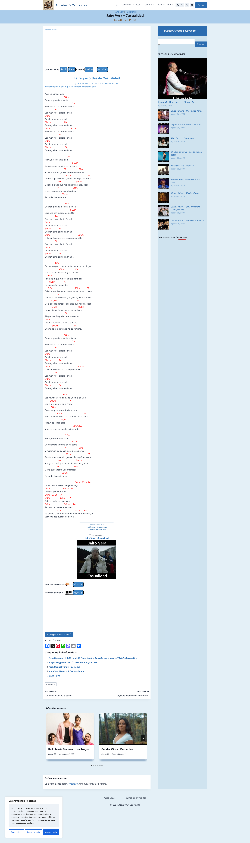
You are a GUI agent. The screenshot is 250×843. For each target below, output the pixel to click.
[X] (182, 5)
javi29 (120, 20)
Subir (64, 69)
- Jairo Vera (118, 12)
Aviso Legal (109, 798)
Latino (89, 69)
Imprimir (102, 69)
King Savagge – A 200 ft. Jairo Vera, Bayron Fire (73, 662)
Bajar (72, 69)
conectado (72, 783)
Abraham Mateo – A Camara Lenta (66, 671)
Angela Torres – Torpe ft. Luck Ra (186, 124)
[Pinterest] (192, 5)
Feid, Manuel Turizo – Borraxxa (64, 667)
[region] (34, 817)
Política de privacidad (135, 798)
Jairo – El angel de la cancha (59, 694)
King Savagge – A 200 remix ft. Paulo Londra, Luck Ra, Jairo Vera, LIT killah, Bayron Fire (93, 658)
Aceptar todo (51, 832)
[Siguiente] (143, 738)
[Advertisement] (97, 48)
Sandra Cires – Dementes (117, 749)
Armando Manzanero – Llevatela (176, 102)
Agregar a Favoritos (59, 634)
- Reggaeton (131, 12)
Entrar (201, 5)
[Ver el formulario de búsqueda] (116, 5)
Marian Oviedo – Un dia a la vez (185, 193)
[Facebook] (178, 5)
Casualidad (50, 684)
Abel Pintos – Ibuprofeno (182, 138)
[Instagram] (187, 5)
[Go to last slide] (50, 738)
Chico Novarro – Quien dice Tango (186, 111)
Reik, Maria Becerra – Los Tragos (68, 749)
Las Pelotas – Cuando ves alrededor (187, 220)
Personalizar (16, 832)
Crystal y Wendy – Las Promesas (133, 694)
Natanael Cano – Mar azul (182, 165)
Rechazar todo (33, 832)
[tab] (91, 765)
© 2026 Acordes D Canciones (125, 804)
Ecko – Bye (54, 675)
